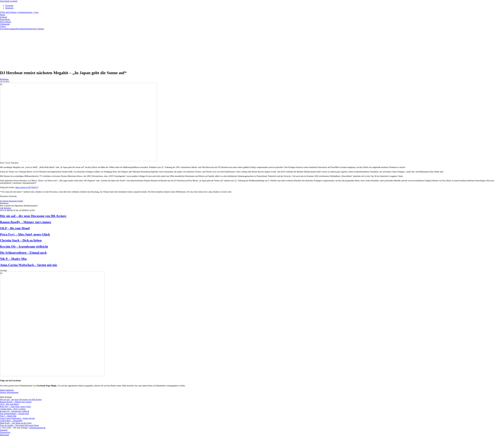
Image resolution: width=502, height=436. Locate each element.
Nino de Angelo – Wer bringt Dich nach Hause (19, 425)
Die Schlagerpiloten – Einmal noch (23, 252)
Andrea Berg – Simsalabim (11, 421)
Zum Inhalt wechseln (8, 1)
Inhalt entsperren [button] (7, 390)
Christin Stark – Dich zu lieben (21, 240)
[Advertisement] (251, 49)
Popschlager (21, 29)
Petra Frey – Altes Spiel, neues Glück (25, 234)
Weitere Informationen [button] (9, 392)
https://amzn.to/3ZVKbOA (26, 187)
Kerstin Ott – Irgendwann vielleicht (24, 246)
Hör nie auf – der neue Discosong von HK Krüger (33, 216)
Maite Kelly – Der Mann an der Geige (16, 423)
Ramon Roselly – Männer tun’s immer (25, 222)
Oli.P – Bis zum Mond (15, 228)
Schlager (29, 29)
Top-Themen (38, 29)
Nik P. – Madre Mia (13, 258)
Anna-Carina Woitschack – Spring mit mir (28, 265)
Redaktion (4, 79)
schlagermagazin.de (37, 428)
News (2, 29)
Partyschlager (10, 29)
